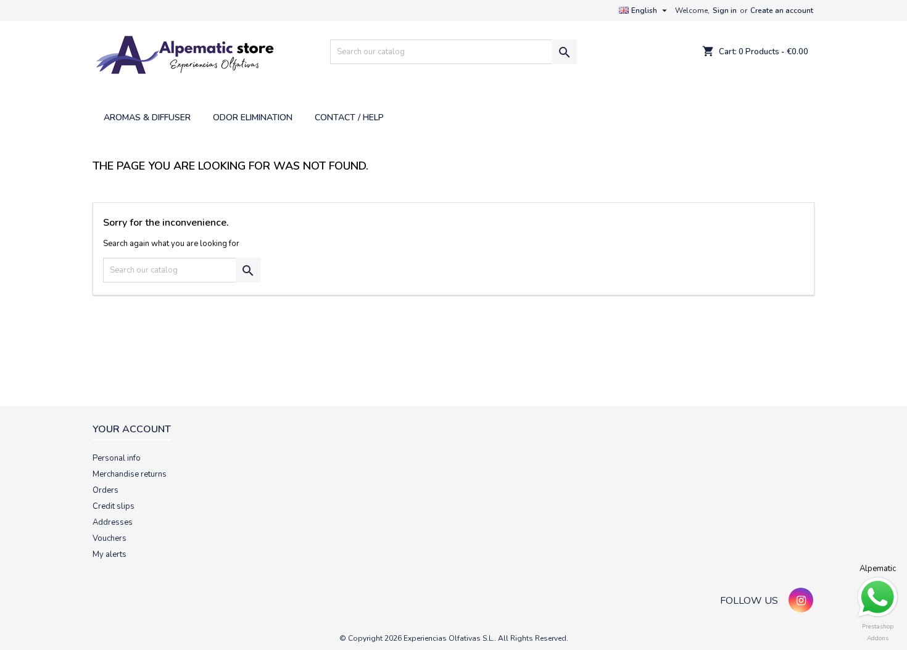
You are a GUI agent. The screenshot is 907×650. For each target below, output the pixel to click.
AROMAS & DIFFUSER (147, 117)
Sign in (725, 10)
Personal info (117, 458)
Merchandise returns (130, 474)
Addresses (113, 522)
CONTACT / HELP (349, 117)
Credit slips (114, 506)
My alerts (109, 554)
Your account (132, 429)
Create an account (781, 10)
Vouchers (109, 538)
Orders (105, 490)
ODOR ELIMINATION (252, 117)
